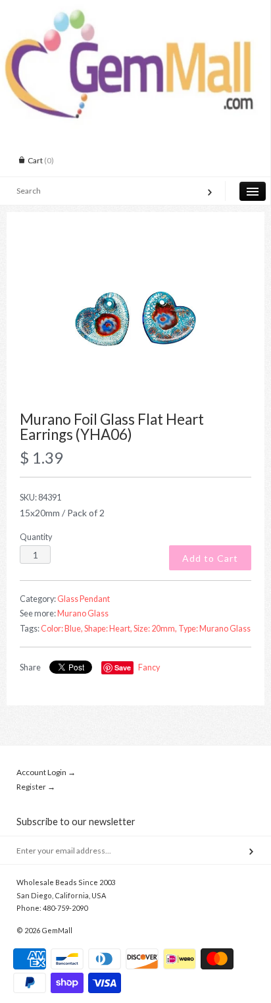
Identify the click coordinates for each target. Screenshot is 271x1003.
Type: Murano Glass (214, 629)
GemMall (56, 930)
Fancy (149, 667)
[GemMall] (135, 11)
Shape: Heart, (108, 629)
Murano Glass (83, 613)
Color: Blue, (62, 629)
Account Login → (46, 772)
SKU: (40, 497)
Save (122, 667)
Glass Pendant (83, 599)
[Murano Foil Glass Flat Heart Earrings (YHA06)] (135, 319)
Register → (35, 787)
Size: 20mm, (155, 629)
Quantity (36, 537)
